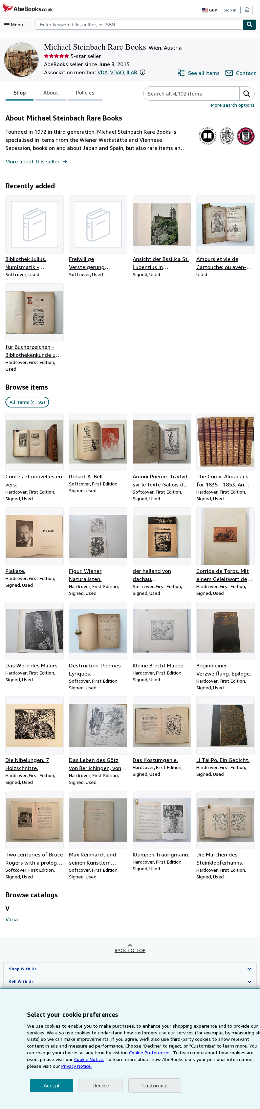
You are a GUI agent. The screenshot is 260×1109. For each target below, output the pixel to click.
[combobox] (139, 25)
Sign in (230, 9)
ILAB (132, 72)
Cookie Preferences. (150, 1052)
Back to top (130, 950)
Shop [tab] (20, 92)
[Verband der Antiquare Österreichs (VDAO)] (226, 144)
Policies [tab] (85, 92)
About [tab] (50, 92)
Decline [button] (100, 1085)
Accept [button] (51, 1085)
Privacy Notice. (76, 1066)
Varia (11, 919)
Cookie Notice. (89, 1059)
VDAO (117, 72)
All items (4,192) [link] (27, 402)
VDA (103, 72)
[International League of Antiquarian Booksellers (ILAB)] (246, 144)
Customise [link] (154, 1085)
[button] (142, 72)
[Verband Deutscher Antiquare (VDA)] (208, 144)
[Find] (249, 25)
